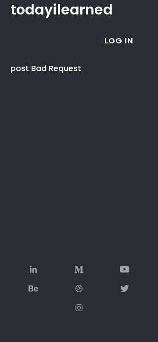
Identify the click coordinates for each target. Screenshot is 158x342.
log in (118, 40)
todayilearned (62, 9)
